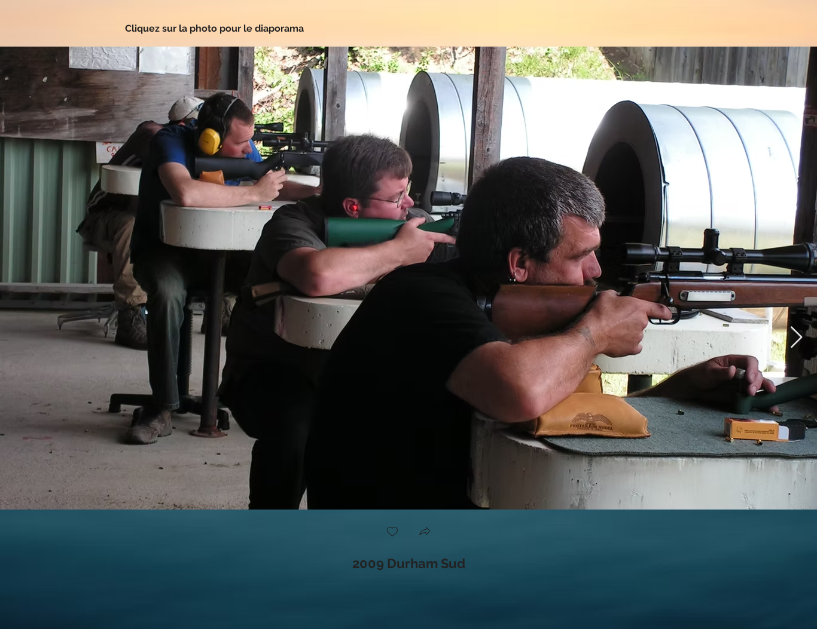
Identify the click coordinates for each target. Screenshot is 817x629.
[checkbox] (392, 532)
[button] (424, 532)
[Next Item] (796, 337)
